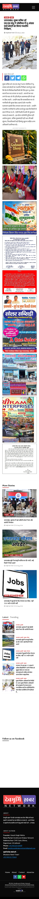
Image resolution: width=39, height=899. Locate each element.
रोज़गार (21, 595)
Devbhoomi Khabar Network (22, 883)
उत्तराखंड (7, 17)
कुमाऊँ (11, 514)
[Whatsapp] (23, 78)
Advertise (30, 872)
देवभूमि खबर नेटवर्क (10, 33)
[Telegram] (18, 78)
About (14, 872)
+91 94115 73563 (10, 857)
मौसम (21, 555)
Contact (22, 872)
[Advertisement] (19, 714)
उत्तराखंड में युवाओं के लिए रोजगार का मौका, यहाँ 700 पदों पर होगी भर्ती (25, 655)
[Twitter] (12, 78)
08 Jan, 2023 (20, 33)
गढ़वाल (11, 17)
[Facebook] (7, 78)
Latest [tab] (5, 617)
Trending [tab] (14, 617)
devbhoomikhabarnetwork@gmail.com (21, 848)
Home (7, 872)
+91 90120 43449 (15, 846)
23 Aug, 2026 (19, 525)
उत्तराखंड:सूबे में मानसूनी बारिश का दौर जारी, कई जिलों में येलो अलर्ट (24, 642)
